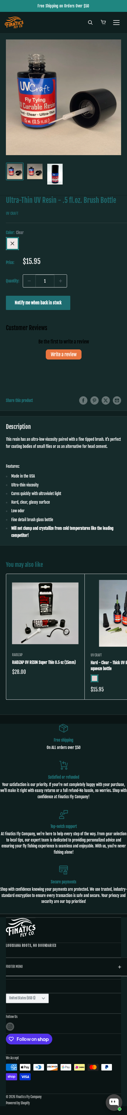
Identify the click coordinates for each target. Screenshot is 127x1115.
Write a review (63, 354)
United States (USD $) (22, 998)
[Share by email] (117, 400)
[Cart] (103, 22)
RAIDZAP (17, 655)
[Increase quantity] (60, 281)
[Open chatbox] (114, 1102)
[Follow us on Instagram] (10, 1026)
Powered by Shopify (18, 1103)
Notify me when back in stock (38, 302)
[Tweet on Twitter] (106, 400)
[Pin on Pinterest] (94, 400)
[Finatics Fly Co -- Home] (14, 22)
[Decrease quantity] (29, 281)
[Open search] (90, 22)
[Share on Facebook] (83, 400)
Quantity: (12, 281)
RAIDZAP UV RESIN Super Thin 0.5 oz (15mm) (44, 662)
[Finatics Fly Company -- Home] (20, 927)
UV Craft (12, 213)
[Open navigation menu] (116, 22)
